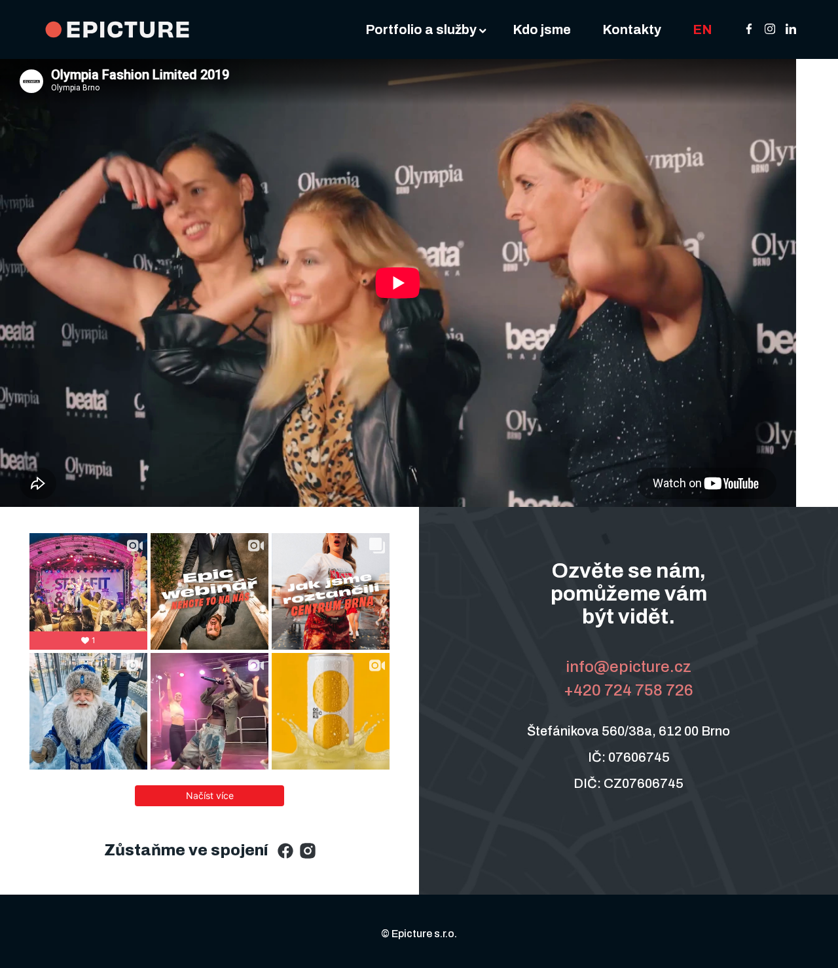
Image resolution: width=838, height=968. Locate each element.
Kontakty (631, 29)
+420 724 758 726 (628, 690)
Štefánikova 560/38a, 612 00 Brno (628, 731)
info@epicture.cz (628, 666)
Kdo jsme (542, 29)
